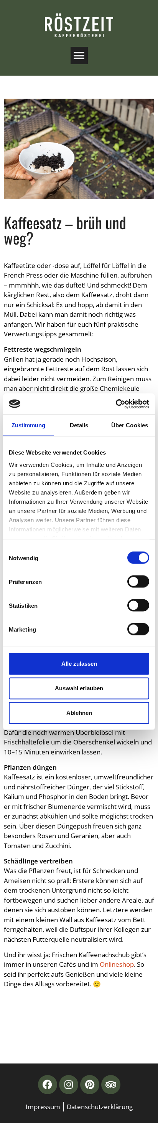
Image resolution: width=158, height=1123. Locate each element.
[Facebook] (47, 1084)
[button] (79, 55)
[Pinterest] (89, 1084)
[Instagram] (68, 1084)
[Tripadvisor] (110, 1084)
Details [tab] (79, 425)
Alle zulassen (79, 663)
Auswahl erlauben (79, 688)
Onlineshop (117, 964)
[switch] (138, 582)
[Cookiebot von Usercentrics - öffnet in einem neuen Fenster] (115, 404)
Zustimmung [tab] (29, 425)
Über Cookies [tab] (129, 425)
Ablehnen (79, 713)
